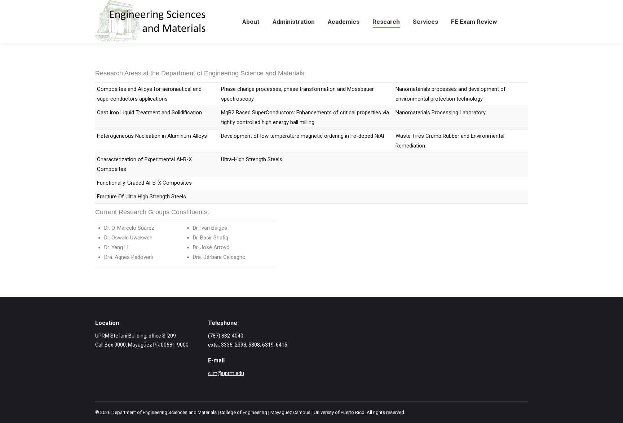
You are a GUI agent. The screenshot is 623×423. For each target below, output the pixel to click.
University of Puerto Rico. (340, 412)
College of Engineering (243, 412)
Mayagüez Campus (290, 412)
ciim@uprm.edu (226, 373)
